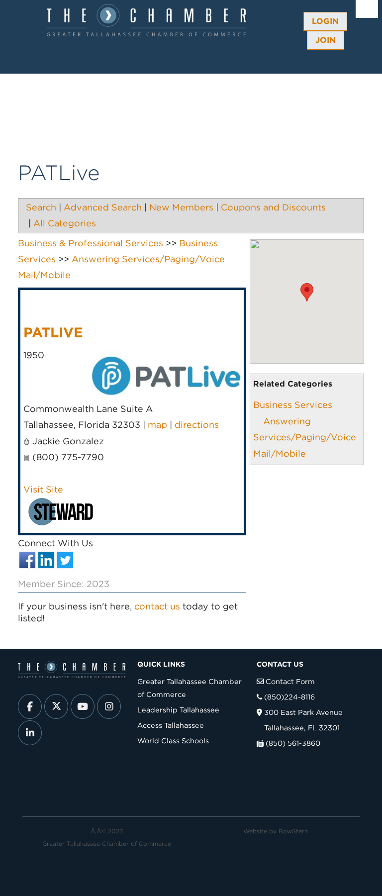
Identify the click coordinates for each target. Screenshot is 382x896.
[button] (306, 292)
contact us (157, 606)
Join (325, 40)
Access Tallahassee (170, 725)
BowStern (293, 831)
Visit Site (43, 489)
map (157, 424)
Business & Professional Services (90, 243)
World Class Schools (173, 740)
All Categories (64, 223)
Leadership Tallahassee (178, 709)
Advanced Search (103, 207)
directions (197, 424)
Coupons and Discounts (273, 207)
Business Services (292, 404)
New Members (181, 207)
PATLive (53, 332)
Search (41, 207)
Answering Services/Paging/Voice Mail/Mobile (304, 437)
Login (325, 21)
